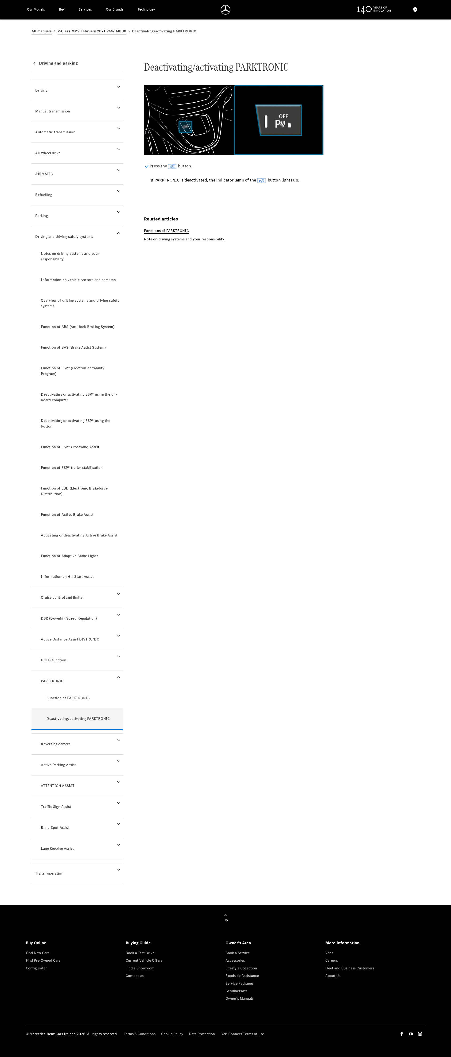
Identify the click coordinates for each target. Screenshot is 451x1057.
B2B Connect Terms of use (242, 1033)
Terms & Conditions (140, 1033)
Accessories (235, 960)
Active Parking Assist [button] (58, 764)
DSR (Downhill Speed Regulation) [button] (69, 618)
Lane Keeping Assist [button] (57, 848)
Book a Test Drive (140, 952)
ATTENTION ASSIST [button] (57, 785)
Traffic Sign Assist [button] (56, 806)
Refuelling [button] (43, 194)
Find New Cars (37, 952)
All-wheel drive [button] (47, 152)
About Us (332, 975)
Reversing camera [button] (55, 743)
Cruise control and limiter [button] (62, 597)
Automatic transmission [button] (55, 132)
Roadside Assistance (242, 975)
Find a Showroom (140, 968)
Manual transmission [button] (52, 111)
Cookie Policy (172, 1033)
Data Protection (202, 1033)
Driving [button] (41, 90)
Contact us (135, 975)
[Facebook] (401, 1034)
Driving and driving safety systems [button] (64, 236)
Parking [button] (41, 215)
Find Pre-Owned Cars (43, 960)
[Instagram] (420, 1034)
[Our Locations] (415, 9)
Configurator (36, 968)
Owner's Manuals (239, 998)
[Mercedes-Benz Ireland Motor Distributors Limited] (225, 10)
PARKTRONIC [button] (52, 681)
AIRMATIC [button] (44, 173)
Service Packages (239, 983)
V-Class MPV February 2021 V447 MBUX (92, 31)
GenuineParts (236, 990)
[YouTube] (411, 1034)
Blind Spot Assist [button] (55, 827)
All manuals (41, 31)
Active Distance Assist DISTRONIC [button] (70, 639)
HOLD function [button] (53, 660)
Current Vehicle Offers (144, 960)
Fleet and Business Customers (349, 968)
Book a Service (238, 952)
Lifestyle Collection (241, 968)
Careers (331, 960)
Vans (329, 952)
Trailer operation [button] (49, 873)
